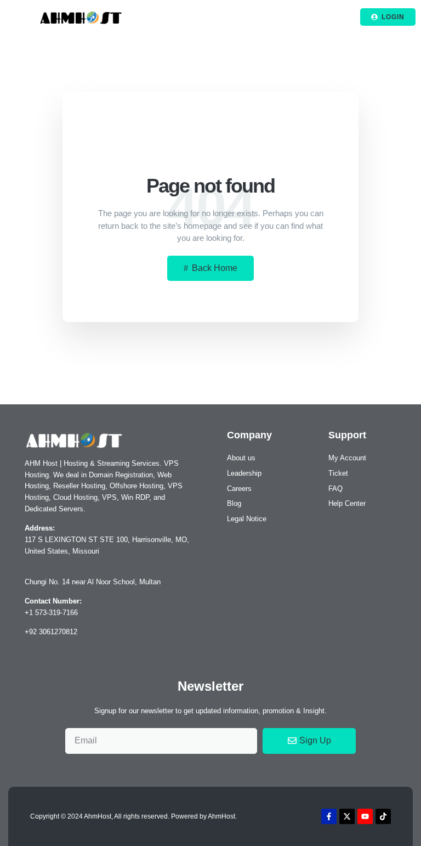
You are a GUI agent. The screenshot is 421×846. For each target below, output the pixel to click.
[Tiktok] (383, 816)
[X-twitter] (347, 816)
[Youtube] (365, 816)
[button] (17, 17)
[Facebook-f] (329, 816)
